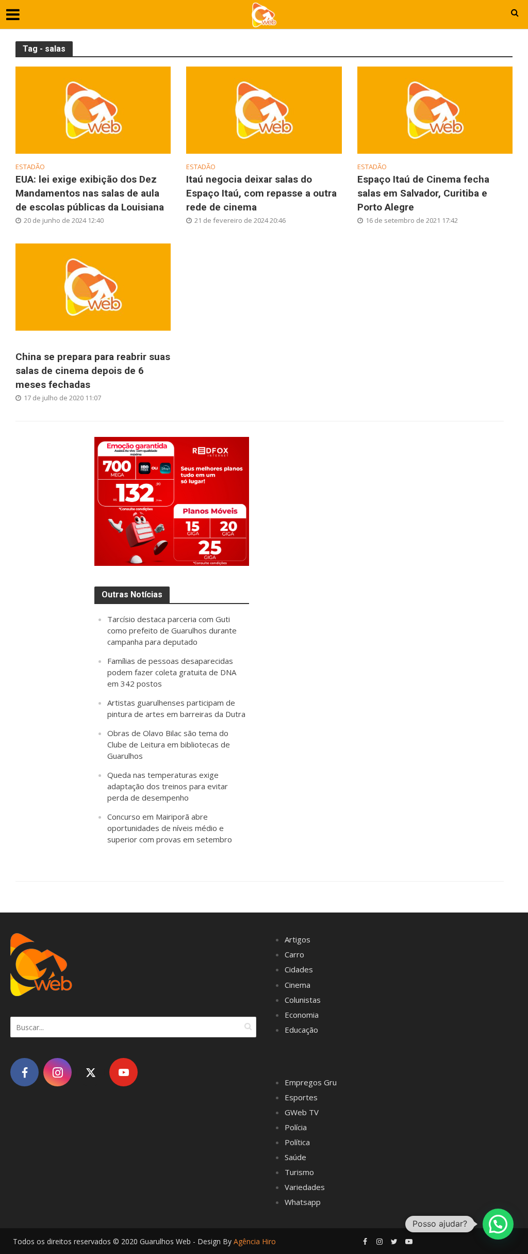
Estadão (30, 166)
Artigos (297, 939)
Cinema (297, 985)
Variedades (305, 1187)
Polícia (296, 1127)
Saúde (295, 1157)
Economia (302, 1014)
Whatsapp (303, 1202)
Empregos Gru (311, 1082)
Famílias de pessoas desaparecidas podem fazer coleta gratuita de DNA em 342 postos (171, 672)
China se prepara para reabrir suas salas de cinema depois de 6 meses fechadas (92, 370)
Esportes (301, 1097)
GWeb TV (302, 1112)
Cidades (299, 969)
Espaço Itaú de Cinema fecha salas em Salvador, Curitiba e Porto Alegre (423, 193)
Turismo (299, 1172)
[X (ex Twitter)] (90, 1072)
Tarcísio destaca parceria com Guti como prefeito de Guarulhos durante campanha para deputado (172, 630)
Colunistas (303, 1000)
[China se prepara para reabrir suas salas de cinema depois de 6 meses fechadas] (93, 286)
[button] (498, 1224)
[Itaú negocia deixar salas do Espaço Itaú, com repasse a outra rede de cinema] (263, 109)
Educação (301, 1029)
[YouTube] (123, 1072)
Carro (294, 954)
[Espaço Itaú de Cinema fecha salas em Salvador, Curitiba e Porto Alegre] (435, 109)
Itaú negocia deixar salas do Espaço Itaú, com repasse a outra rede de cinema (261, 193)
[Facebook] (24, 1072)
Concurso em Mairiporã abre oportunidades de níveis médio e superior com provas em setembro (169, 827)
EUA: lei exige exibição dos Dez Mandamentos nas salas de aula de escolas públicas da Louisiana (89, 193)
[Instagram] (57, 1072)
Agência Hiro (255, 1241)
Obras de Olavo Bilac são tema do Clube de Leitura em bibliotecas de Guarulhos (168, 744)
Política (297, 1142)
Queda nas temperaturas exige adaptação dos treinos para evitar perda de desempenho (167, 786)
